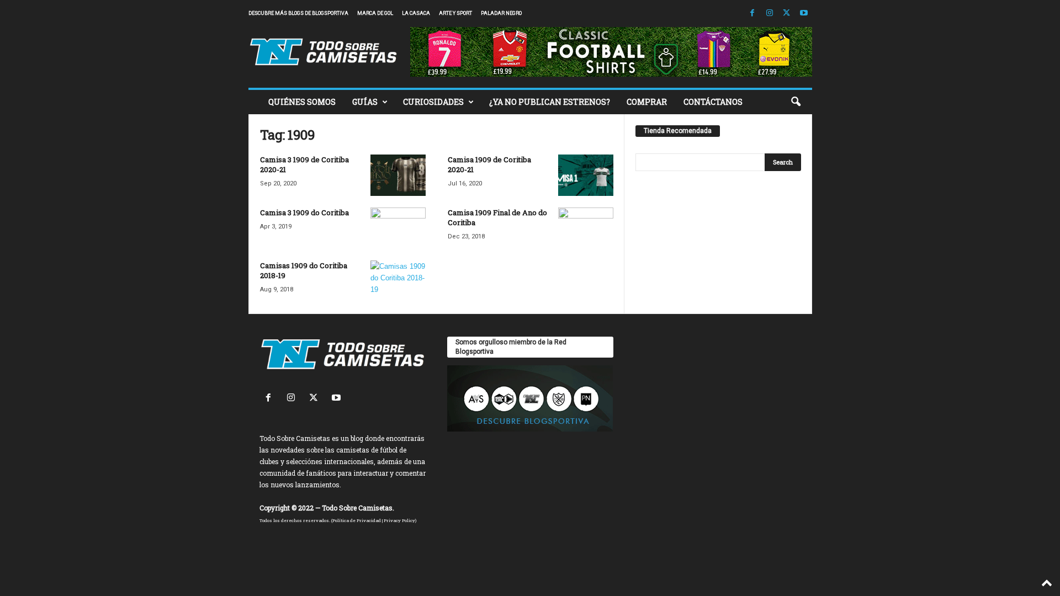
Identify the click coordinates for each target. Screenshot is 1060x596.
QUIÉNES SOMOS (302, 102)
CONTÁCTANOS (713, 102)
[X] (786, 14)
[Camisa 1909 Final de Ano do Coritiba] (585, 228)
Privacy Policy (399, 520)
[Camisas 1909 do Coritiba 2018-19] (398, 281)
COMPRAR (647, 102)
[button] (795, 102)
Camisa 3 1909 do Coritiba (304, 212)
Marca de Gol (375, 13)
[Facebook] (752, 14)
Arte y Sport (455, 13)
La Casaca (416, 13)
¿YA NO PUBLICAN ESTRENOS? (549, 102)
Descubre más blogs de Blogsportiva (298, 13)
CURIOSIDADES (433, 102)
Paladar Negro (501, 13)
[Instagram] (769, 14)
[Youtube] (803, 14)
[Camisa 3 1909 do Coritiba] (398, 228)
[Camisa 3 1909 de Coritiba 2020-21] (398, 175)
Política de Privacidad (356, 520)
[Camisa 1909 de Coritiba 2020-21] (585, 175)
